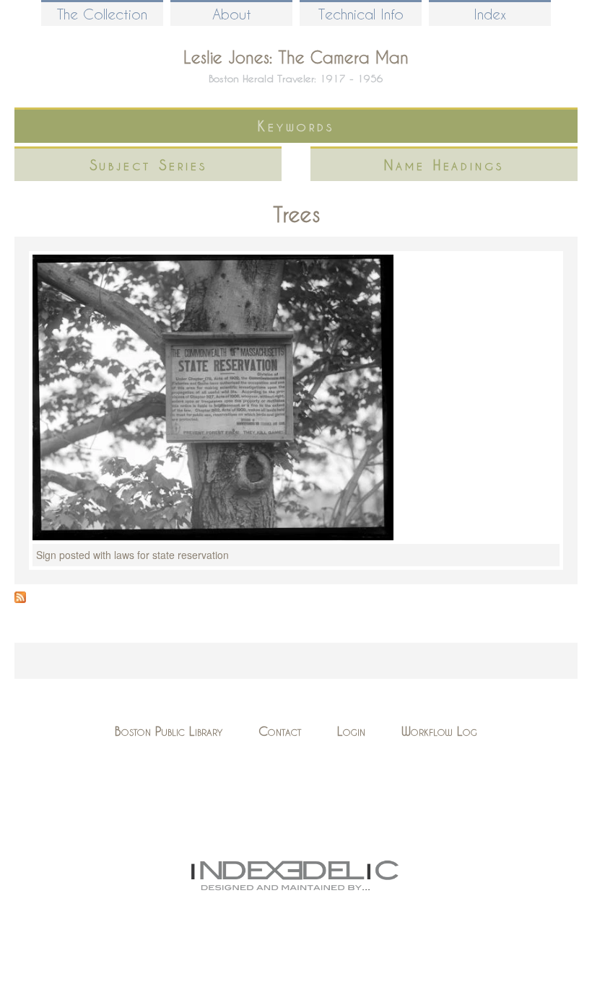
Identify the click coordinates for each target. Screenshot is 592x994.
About (231, 14)
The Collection (102, 14)
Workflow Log (439, 731)
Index (490, 14)
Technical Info (361, 14)
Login (351, 731)
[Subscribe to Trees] (20, 598)
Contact (279, 731)
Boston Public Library (168, 731)
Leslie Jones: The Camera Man (296, 57)
